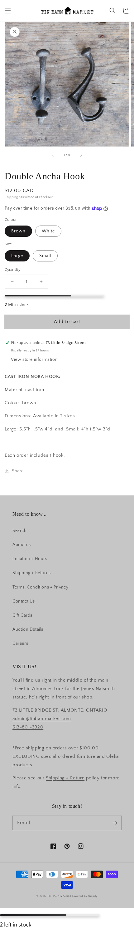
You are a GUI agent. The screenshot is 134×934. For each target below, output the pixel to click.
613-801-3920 (27, 727)
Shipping (11, 197)
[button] (8, 10)
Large (17, 255)
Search (19, 530)
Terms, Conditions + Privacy (40, 587)
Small (45, 255)
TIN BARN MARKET (59, 896)
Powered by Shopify (85, 896)
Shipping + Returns (31, 572)
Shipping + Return (65, 778)
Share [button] (18, 471)
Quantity (13, 269)
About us (21, 544)
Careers (20, 643)
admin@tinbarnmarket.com (41, 718)
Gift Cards (22, 615)
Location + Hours (29, 558)
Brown (18, 231)
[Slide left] (53, 155)
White (48, 231)
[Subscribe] (115, 823)
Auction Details (27, 629)
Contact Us (23, 601)
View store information (34, 359)
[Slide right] (81, 155)
